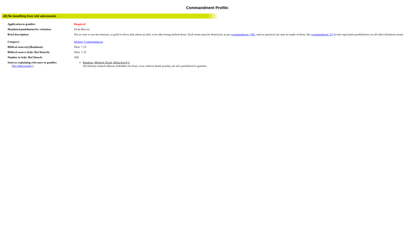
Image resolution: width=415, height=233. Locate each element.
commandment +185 (243, 34)
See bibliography (23, 66)
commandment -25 (322, 34)
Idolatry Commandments (88, 41)
